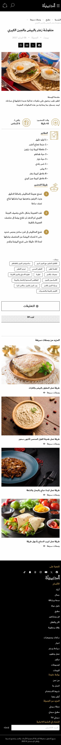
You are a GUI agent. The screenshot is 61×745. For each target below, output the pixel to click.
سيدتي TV (55, 717)
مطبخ (48, 19)
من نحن (56, 680)
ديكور (57, 659)
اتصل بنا (56, 686)
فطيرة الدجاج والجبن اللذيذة (20, 274)
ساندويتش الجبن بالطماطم (21, 263)
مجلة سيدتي (54, 706)
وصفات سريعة (35, 19)
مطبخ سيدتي (54, 712)
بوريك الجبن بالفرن (50, 285)
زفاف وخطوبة (54, 627)
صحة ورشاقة (54, 600)
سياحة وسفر (54, 648)
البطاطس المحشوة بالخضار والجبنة (26, 280)
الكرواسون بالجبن (51, 280)
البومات (56, 670)
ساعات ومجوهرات (52, 637)
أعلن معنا (55, 697)
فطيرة (38, 274)
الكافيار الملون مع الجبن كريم (47, 263)
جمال (57, 595)
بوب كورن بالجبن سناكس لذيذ (26, 285)
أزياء (58, 589)
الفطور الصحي (37, 269)
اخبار (57, 643)
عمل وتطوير (54, 654)
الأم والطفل (55, 622)
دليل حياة (55, 606)
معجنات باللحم (52, 274)
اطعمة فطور (53, 269)
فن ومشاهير (54, 616)
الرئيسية (58, 19)
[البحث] (12, 5)
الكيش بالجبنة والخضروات (48, 291)
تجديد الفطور (21, 269)
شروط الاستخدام (52, 691)
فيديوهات (55, 665)
